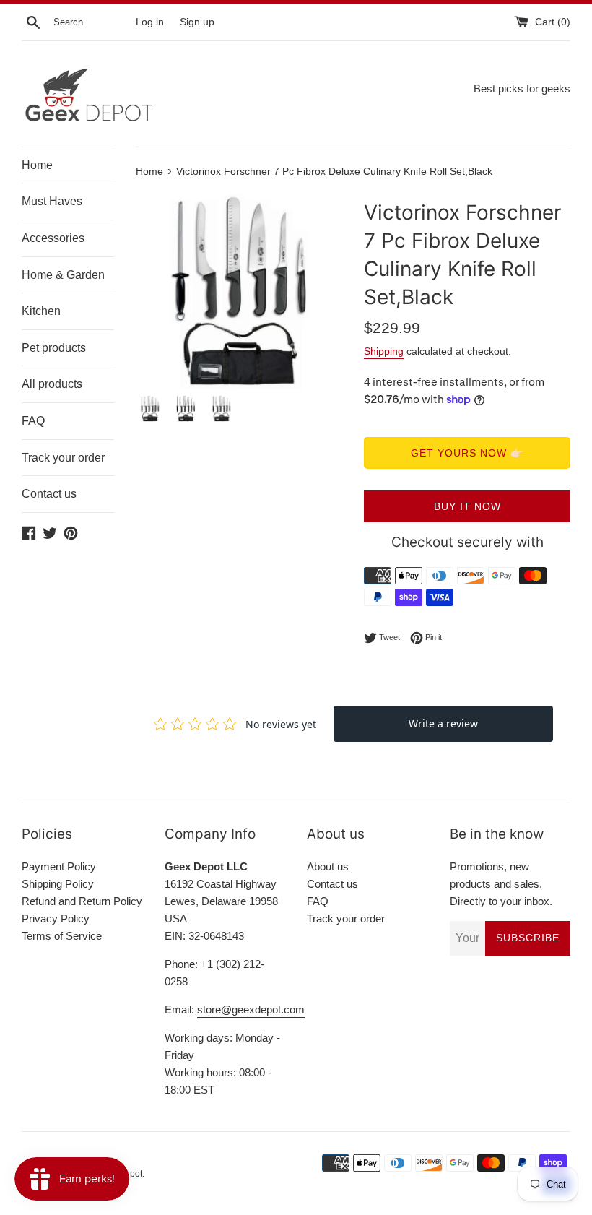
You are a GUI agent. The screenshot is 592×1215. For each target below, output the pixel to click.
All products (52, 384)
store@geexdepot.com (251, 1009)
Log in (150, 22)
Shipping (384, 351)
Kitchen (41, 311)
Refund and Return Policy (82, 901)
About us (328, 866)
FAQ (33, 421)
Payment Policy (59, 866)
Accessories (53, 238)
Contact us (49, 494)
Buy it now (467, 506)
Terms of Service (62, 936)
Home (37, 165)
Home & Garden (63, 275)
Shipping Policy (58, 884)
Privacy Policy (56, 918)
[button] (323, 291)
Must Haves (52, 201)
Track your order (63, 457)
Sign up (197, 22)
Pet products (54, 348)
